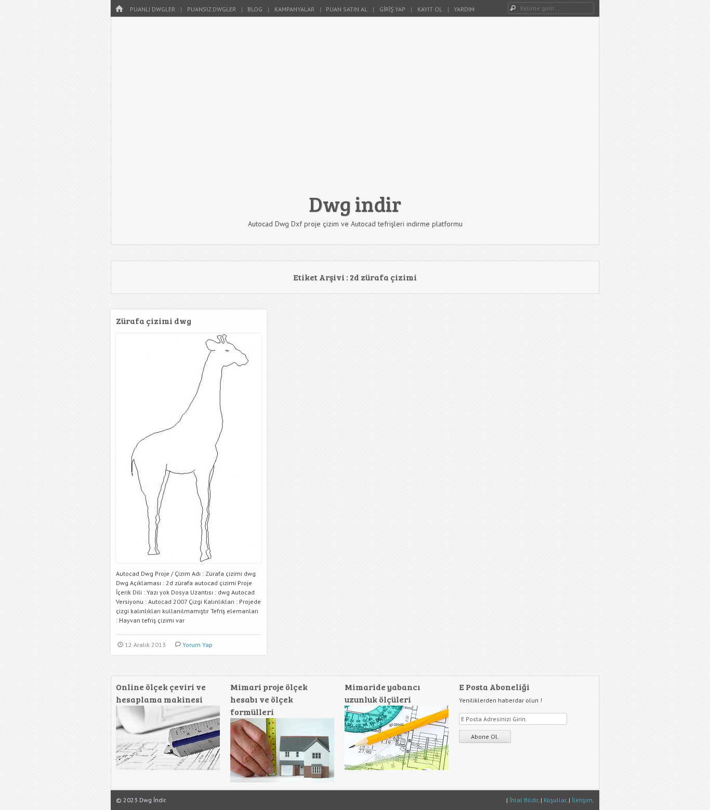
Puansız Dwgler (211, 9)
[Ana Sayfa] (119, 9)
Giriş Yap (392, 9)
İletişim (582, 800)
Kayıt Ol (429, 9)
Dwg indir (355, 204)
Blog (254, 9)
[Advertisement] (355, 110)
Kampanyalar (294, 9)
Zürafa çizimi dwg (153, 320)
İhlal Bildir (523, 800)
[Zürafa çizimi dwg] (188, 567)
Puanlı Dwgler (152, 9)
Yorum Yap (197, 645)
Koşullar (555, 800)
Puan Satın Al (346, 9)
